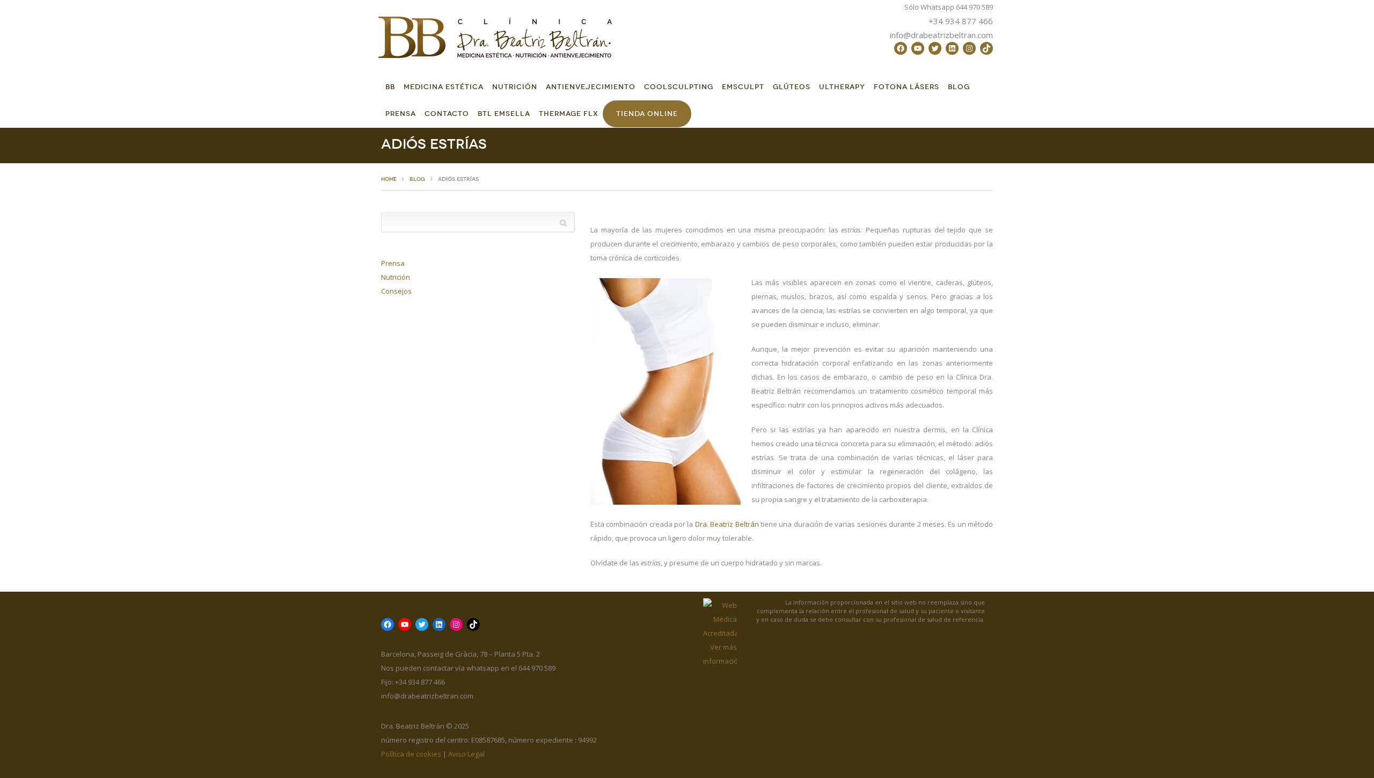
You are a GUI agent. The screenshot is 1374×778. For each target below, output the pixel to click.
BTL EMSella (504, 114)
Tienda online (647, 114)
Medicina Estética (444, 87)
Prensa (400, 114)
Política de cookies (411, 754)
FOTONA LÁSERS (906, 87)
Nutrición (514, 87)
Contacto (447, 114)
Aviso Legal (466, 754)
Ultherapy (842, 87)
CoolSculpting (678, 87)
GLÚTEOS (791, 87)
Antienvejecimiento (590, 87)
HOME (389, 179)
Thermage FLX (568, 114)
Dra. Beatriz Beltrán (727, 524)
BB (390, 87)
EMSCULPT (743, 87)
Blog (959, 87)
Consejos (396, 291)
